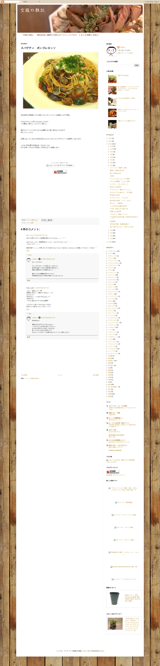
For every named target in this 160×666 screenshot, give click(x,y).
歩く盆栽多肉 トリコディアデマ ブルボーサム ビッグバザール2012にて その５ (129, 88)
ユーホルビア (112, 349)
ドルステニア (112, 325)
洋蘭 (109, 372)
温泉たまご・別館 (114, 413)
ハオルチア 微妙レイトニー (119, 214)
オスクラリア (112, 277)
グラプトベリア (113, 291)
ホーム (60, 375)
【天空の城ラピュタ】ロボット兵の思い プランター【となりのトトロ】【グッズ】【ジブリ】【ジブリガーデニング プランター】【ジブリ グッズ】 (132, 624)
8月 (111, 157)
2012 (110, 242)
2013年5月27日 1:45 (40, 235)
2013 (110, 144)
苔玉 (109, 389)
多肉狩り (111, 360)
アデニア (111, 258)
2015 (110, 138)
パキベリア (111, 334)
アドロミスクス (113, 261)
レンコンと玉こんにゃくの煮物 (120, 179)
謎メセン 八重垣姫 (116, 203)
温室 (109, 377)
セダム (110, 301)
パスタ (28, 222)
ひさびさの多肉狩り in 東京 (126, 98)
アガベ (110, 253)
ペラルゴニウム (113, 344)
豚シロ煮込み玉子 (115, 173)
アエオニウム (112, 251)
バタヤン (35, 259)
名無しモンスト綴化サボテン (127, 121)
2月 (111, 236)
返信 (27, 251)
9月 (111, 154)
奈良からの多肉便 (115, 187)
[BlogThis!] (44, 220)
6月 (111, 162)
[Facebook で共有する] (49, 220)
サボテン (111, 294)
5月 (111, 165)
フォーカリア (112, 341)
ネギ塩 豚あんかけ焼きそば (119, 209)
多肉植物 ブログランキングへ (115, 475)
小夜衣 (112, 176)
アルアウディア (113, 265)
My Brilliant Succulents (116, 435)
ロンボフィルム (113, 353)
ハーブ (110, 330)
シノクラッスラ (113, 296)
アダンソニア (112, 256)
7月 (111, 160)
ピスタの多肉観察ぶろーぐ (117, 440)
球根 (109, 380)
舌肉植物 (112, 221)
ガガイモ (111, 284)
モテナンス (111, 346)
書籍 (109, 370)
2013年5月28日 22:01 (48, 259)
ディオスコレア (113, 318)
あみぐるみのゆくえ (114, 431)
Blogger (101, 651)
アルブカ (111, 268)
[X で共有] (47, 220)
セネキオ (111, 303)
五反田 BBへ (112, 414)
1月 (111, 238)
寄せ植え (111, 365)
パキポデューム (113, 337)
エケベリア (111, 275)
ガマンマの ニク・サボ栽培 (118, 406)
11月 (111, 149)
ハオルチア (111, 327)
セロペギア (111, 306)
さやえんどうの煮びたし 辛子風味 (121, 192)
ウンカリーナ (112, 272)
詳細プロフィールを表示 (125, 53)
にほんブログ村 (111, 462)
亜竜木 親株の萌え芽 (117, 170)
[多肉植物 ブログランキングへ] (60, 174)
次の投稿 (24, 375)
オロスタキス (112, 280)
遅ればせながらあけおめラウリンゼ (119, 442)
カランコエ (111, 282)
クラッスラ (111, 289)
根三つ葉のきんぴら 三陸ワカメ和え (122, 227)
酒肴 (32, 222)
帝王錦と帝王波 (115, 195)
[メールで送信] (42, 220)
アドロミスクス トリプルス (119, 198)
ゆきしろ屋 (112, 430)
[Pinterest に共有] (51, 220)
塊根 (109, 358)
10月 (111, 152)
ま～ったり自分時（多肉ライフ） (119, 423)
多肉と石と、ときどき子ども (118, 445)
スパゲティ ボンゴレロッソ (119, 184)
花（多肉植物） (113, 387)
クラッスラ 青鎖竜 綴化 (118, 168)
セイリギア (111, 299)
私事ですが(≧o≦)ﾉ (123, 75)
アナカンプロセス (113, 263)
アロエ (110, 270)
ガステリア (111, 287)
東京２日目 (112, 437)
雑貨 (109, 396)
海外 (109, 375)
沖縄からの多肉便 (115, 211)
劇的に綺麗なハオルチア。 (116, 447)
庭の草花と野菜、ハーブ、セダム (120, 200)
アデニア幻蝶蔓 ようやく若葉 (120, 181)
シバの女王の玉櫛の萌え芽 (118, 206)
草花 (109, 391)
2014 (110, 141)
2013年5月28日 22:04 (48, 318)
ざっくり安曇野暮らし (116, 418)
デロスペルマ (112, 320)
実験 (109, 363)
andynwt (84, 651)
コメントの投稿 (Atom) (31, 378)
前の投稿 (96, 375)
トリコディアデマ (113, 322)
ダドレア (111, 311)
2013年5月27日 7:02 (42, 288)
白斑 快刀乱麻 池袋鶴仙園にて (120, 224)
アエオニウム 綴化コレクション (120, 189)
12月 (111, 146)
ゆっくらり (29, 235)
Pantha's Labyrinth (115, 450)
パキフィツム (112, 332)
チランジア (111, 315)
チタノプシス (112, 313)
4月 (111, 230)
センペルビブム (113, 308)
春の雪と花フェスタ (114, 419)
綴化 (109, 384)
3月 (111, 233)
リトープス (111, 351)
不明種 (110, 356)
